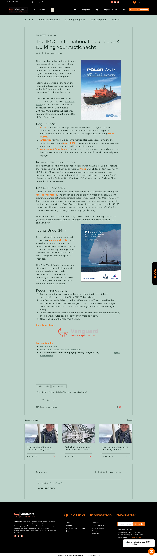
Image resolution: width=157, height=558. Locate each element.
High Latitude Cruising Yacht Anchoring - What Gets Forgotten (39, 448)
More (114, 19)
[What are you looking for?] (52, 10)
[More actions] (119, 35)
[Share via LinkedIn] (48, 400)
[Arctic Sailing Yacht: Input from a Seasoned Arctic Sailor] (78, 433)
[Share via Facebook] (37, 400)
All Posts (28, 19)
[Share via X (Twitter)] (43, 400)
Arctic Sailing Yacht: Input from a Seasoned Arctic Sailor (78, 448)
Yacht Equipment (98, 19)
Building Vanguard (75, 19)
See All (130, 420)
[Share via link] (54, 400)
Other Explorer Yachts (49, 19)
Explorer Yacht (43, 386)
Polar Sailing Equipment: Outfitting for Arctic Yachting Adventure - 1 (115, 448)
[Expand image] (101, 90)
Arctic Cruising (59, 386)
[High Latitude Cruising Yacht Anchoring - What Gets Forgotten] (41, 433)
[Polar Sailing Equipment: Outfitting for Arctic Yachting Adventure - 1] (115, 433)
